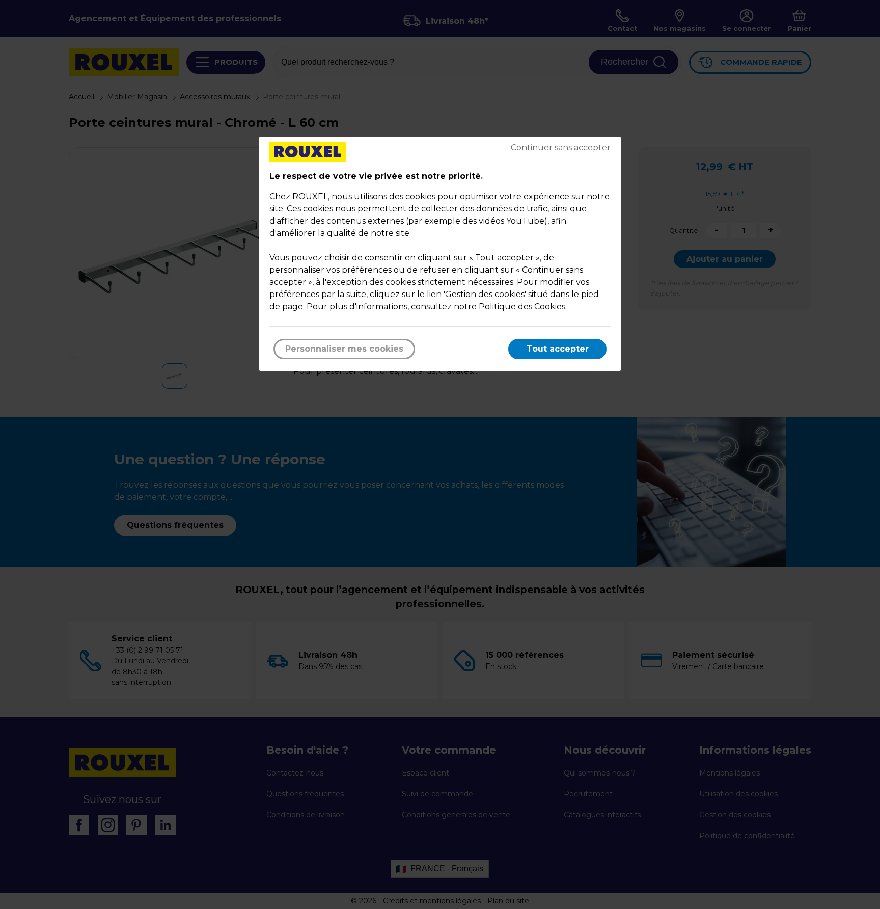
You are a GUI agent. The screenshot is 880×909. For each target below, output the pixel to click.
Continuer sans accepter (561, 147)
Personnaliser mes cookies (344, 349)
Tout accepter (558, 349)
